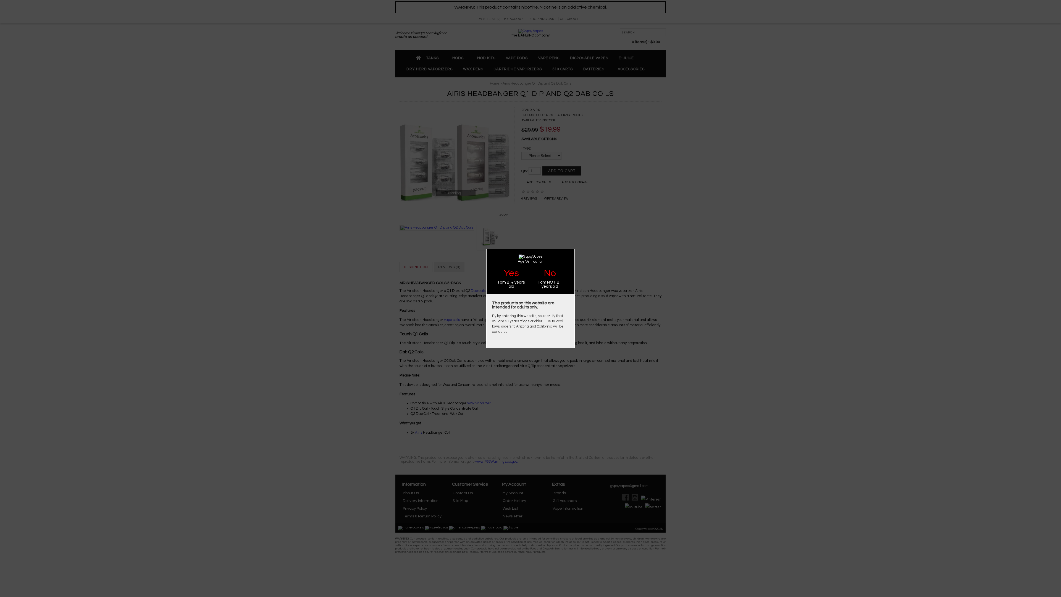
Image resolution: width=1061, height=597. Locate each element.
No (550, 273)
